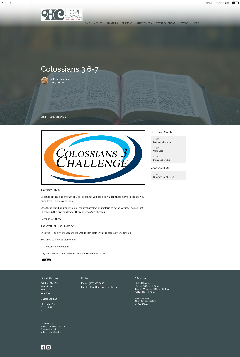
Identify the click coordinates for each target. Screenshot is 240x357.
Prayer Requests (223, 3)
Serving (183, 23)
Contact (209, 3)
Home (86, 23)
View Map (46, 293)
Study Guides (144, 23)
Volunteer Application (51, 332)
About (98, 23)
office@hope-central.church (103, 287)
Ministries (112, 23)
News (196, 23)
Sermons (127, 23)
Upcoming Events (161, 132)
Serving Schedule (49, 329)
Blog (43, 117)
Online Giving (47, 323)
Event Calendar (165, 23)
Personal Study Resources (53, 326)
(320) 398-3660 (96, 283)
